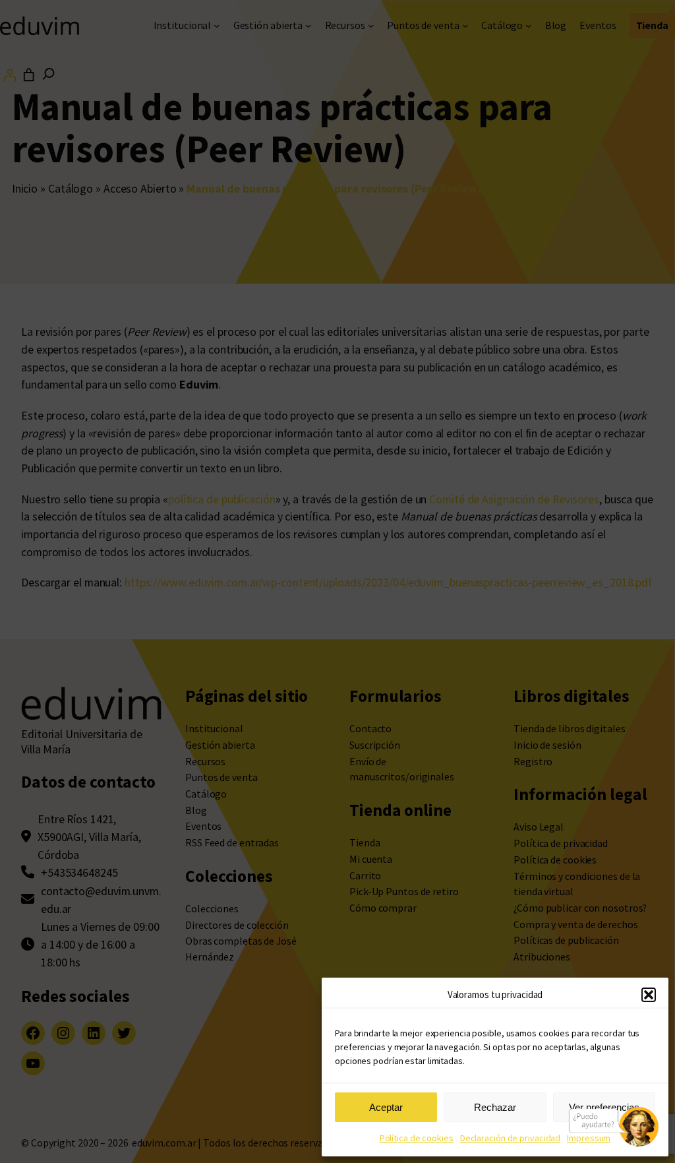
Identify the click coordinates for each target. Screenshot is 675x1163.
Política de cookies (417, 1138)
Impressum (588, 1138)
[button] (648, 994)
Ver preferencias (604, 1107)
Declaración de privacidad (510, 1138)
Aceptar (386, 1107)
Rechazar (495, 1107)
